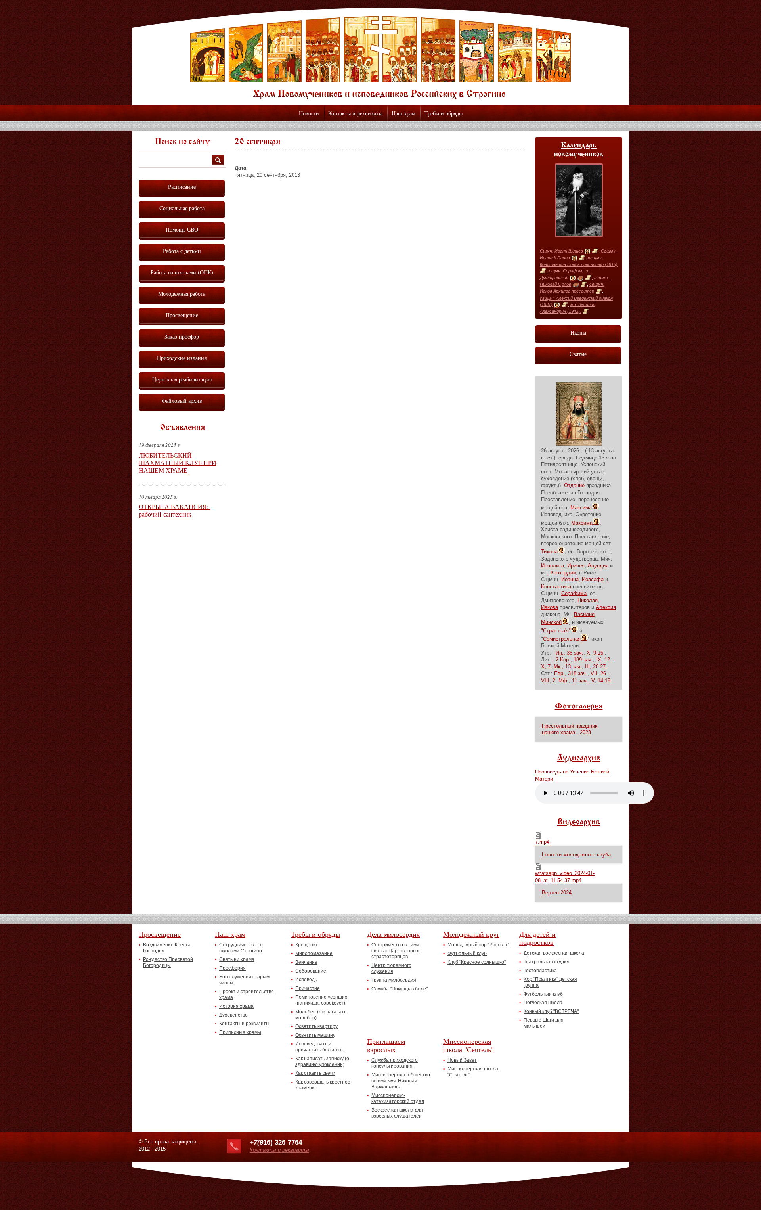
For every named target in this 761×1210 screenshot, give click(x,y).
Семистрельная (562, 639)
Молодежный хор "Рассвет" (478, 945)
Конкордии (563, 573)
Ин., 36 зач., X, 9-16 (579, 653)
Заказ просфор (181, 336)
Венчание (306, 962)
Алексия (606, 607)
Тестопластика (540, 970)
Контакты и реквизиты (355, 113)
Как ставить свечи (315, 1073)
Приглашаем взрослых (386, 1045)
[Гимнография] (580, 278)
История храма (236, 1006)
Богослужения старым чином (244, 980)
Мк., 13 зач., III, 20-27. (580, 667)
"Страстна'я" (556, 631)
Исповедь (306, 979)
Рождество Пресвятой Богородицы (168, 962)
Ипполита (552, 566)
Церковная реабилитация (182, 379)
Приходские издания (182, 358)
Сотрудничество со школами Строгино (241, 947)
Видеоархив (578, 822)
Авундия (598, 566)
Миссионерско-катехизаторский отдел (397, 1098)
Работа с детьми (182, 251)
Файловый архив (182, 400)
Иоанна (570, 579)
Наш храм (403, 113)
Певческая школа (543, 1002)
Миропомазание (314, 953)
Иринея (576, 566)
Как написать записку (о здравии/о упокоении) (322, 1061)
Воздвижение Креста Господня (167, 947)
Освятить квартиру (316, 1026)
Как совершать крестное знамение (322, 1085)
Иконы (578, 332)
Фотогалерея (579, 706)
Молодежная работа (181, 293)
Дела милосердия (393, 934)
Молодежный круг (471, 934)
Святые (578, 354)
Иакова (549, 607)
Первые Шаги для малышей (544, 1023)
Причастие (307, 988)
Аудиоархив (578, 758)
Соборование (310, 971)
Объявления (182, 428)
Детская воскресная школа (554, 953)
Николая (587, 600)
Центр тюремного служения (391, 968)
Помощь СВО (182, 229)
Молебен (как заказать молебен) (320, 1014)
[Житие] (595, 251)
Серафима (574, 593)
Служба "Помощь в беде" (399, 989)
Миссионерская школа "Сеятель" (468, 1045)
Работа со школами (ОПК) (182, 272)
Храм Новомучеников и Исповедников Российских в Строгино (380, 57)
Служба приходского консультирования (394, 1063)
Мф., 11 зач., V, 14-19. (585, 680)
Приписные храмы (240, 1032)
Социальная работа (182, 208)
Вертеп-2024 (557, 893)
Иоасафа (593, 579)
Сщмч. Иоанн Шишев (561, 251)
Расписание (182, 186)
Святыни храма (236, 959)
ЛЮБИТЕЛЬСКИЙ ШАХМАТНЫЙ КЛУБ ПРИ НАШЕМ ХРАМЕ (177, 462)
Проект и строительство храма (246, 994)
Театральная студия (547, 962)
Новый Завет (462, 1060)
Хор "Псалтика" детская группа (550, 982)
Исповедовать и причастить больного (319, 1047)
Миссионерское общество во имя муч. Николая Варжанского (400, 1080)
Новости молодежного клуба (576, 855)
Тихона (549, 552)
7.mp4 (542, 842)
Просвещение (182, 315)
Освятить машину (315, 1035)
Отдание (574, 485)
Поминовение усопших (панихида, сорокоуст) (321, 1000)
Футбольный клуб (467, 953)
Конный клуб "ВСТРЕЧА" (551, 1011)
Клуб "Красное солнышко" (476, 962)
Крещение (307, 945)
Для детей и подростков (537, 938)
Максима (581, 508)
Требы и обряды (443, 113)
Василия (584, 614)
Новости (309, 113)
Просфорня (232, 968)
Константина (556, 587)
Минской (551, 622)
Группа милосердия (393, 980)
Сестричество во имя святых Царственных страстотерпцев (395, 950)
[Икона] (587, 251)
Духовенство (233, 1015)
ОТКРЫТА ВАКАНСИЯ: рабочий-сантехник (174, 510)
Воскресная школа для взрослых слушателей (397, 1113)
